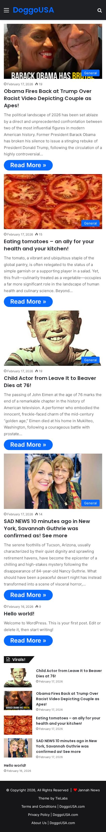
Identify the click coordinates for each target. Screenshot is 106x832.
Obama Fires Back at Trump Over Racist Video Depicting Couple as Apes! (48, 98)
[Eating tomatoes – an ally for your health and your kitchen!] (18, 725)
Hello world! (19, 613)
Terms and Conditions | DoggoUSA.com (53, 806)
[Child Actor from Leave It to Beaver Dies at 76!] (18, 677)
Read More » (28, 165)
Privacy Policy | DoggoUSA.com (53, 815)
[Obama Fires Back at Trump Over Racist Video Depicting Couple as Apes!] (18, 700)
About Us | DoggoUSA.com (53, 823)
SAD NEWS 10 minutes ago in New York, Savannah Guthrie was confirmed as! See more (47, 528)
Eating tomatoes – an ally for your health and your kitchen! (49, 245)
